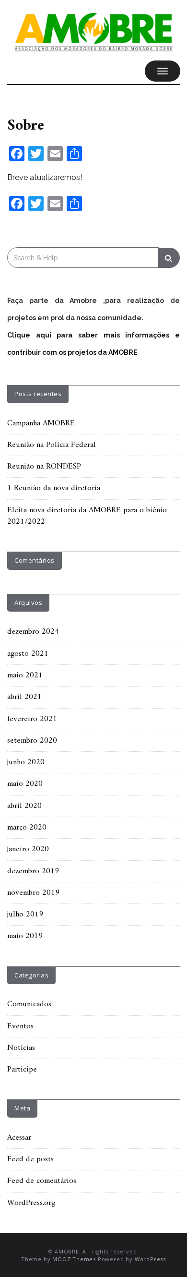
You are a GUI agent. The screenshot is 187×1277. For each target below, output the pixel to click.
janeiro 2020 (28, 849)
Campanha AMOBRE (41, 423)
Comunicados (29, 1004)
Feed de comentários (41, 1181)
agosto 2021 (27, 654)
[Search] (169, 258)
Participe (22, 1069)
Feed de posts (30, 1159)
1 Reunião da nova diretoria (53, 488)
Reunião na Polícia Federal (51, 445)
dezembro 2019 (33, 871)
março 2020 (27, 827)
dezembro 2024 (33, 632)
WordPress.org (31, 1203)
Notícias (21, 1048)
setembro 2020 (32, 741)
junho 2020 (26, 762)
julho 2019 (25, 914)
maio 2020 (25, 784)
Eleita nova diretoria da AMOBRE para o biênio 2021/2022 (87, 516)
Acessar (19, 1138)
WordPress (150, 1259)
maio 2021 (25, 675)
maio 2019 (25, 936)
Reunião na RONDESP (44, 466)
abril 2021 (24, 697)
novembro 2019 (33, 893)
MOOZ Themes (74, 1259)
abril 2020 (24, 806)
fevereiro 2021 (32, 719)
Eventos (20, 1026)
